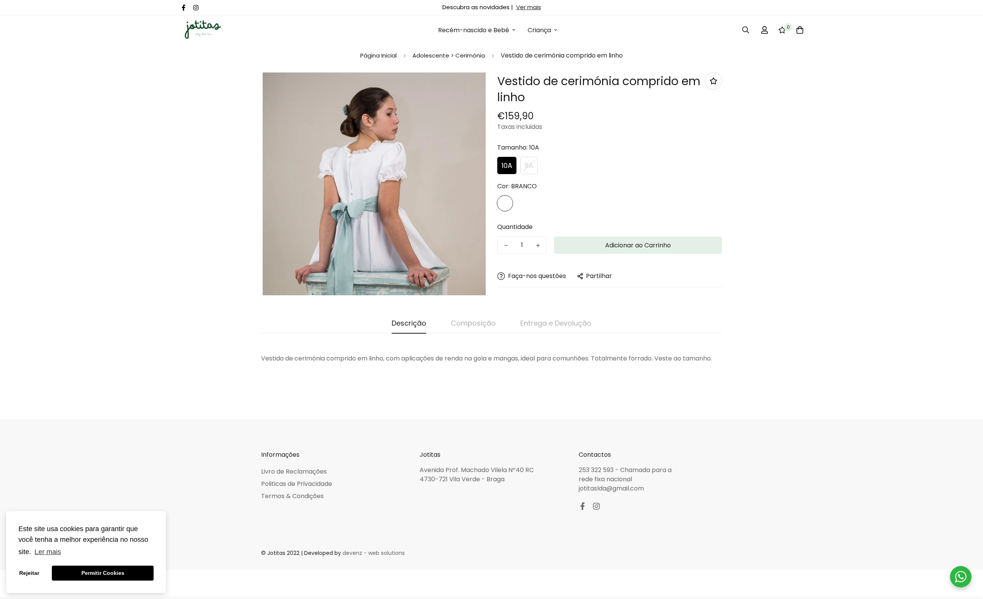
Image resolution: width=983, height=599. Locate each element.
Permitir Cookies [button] (102, 573)
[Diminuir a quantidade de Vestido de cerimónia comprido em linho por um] (506, 245)
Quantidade (515, 226)
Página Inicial (378, 55)
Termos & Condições (292, 496)
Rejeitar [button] (29, 573)
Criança (539, 30)
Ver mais (528, 7)
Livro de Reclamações (294, 471)
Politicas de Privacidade (296, 483)
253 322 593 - (599, 470)
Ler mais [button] (48, 552)
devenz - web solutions (374, 553)
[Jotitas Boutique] (202, 30)
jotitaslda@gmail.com (611, 488)
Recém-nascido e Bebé (473, 30)
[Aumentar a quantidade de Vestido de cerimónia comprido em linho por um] (538, 245)
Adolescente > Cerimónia (448, 55)
